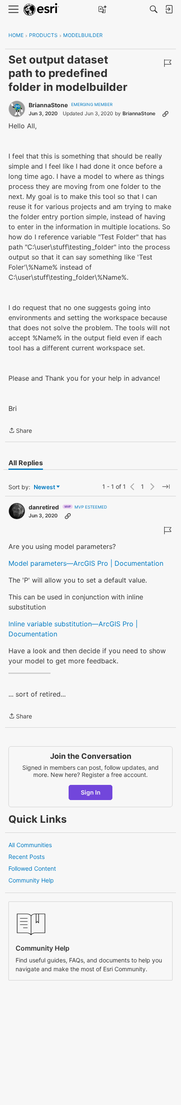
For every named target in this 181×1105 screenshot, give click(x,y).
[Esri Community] (41, 9)
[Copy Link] (165, 113)
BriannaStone (48, 105)
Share (20, 431)
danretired (44, 507)
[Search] (153, 9)
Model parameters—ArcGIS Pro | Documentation (85, 563)
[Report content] (167, 63)
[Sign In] (168, 9)
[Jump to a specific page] (166, 486)
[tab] (25, 463)
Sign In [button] (91, 792)
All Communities (30, 844)
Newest (44, 487)
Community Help (31, 880)
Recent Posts (26, 856)
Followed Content (32, 868)
